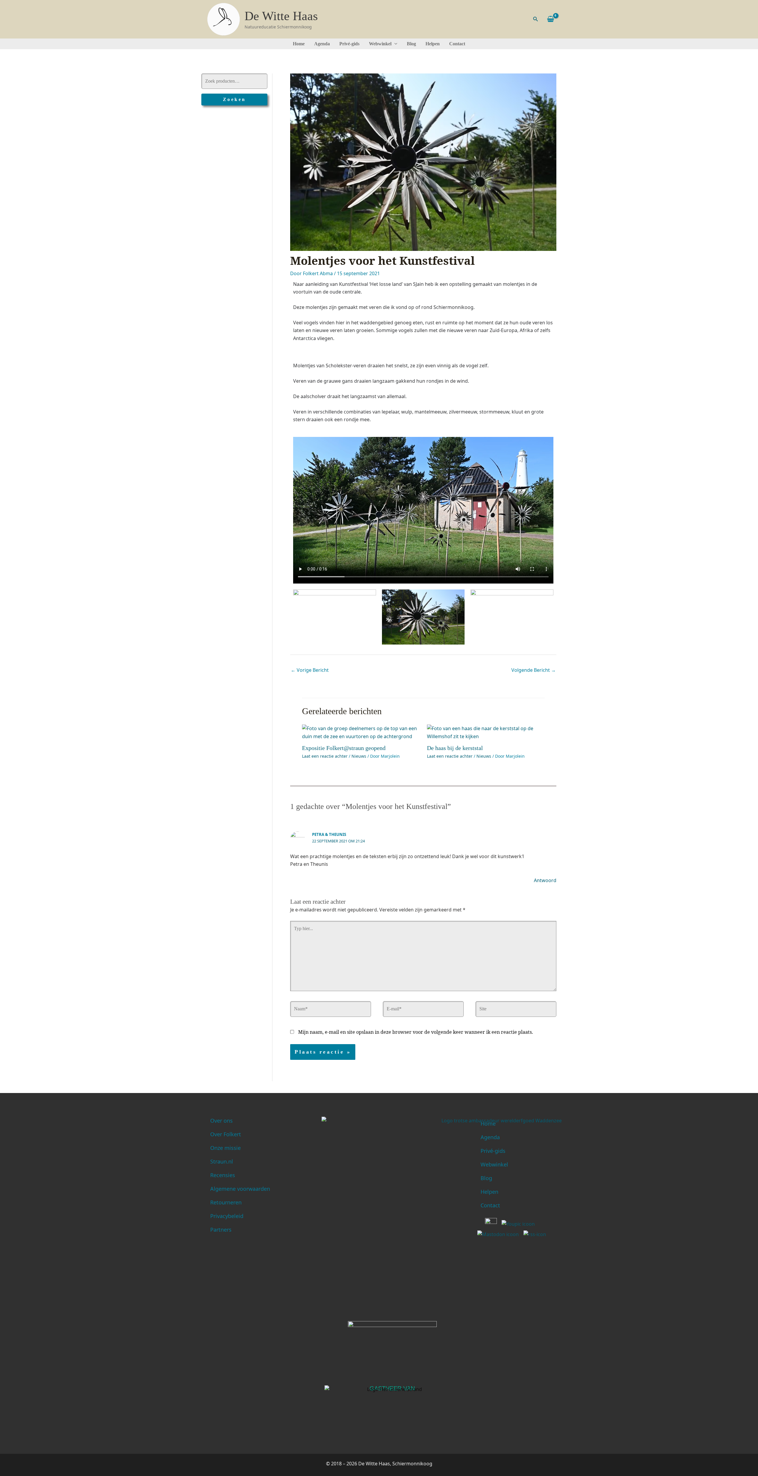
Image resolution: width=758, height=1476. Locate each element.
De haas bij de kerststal (455, 748)
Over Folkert (225, 1134)
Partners (221, 1229)
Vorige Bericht (310, 670)
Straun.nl (221, 1161)
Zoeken (234, 99)
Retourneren (226, 1202)
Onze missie (225, 1147)
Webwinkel (380, 43)
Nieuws (358, 756)
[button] (535, 19)
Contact (457, 43)
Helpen (432, 43)
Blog (411, 43)
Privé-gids (349, 43)
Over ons (221, 1120)
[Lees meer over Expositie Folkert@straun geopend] (361, 732)
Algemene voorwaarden (240, 1188)
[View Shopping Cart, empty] (550, 19)
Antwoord (545, 880)
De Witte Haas (281, 16)
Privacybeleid (226, 1215)
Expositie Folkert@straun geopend (344, 748)
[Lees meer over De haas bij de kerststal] (486, 732)
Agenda (322, 43)
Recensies (222, 1175)
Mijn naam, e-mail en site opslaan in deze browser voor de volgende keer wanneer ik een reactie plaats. (415, 1032)
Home (299, 43)
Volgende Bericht (533, 670)
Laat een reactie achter (325, 756)
